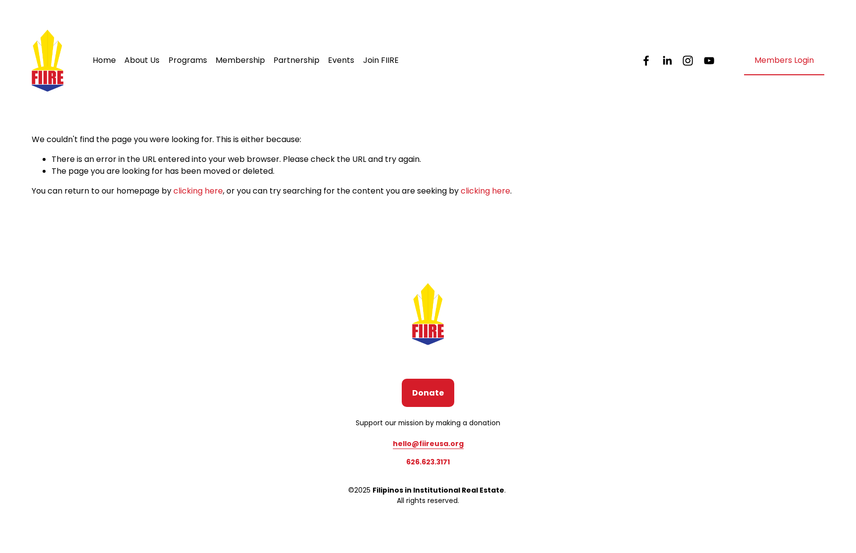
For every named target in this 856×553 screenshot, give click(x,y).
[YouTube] (709, 60)
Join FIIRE (381, 60)
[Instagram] (688, 60)
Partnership (296, 60)
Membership (240, 60)
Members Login (784, 60)
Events (341, 60)
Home (104, 60)
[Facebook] (646, 60)
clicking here (198, 191)
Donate (428, 393)
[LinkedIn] (667, 60)
